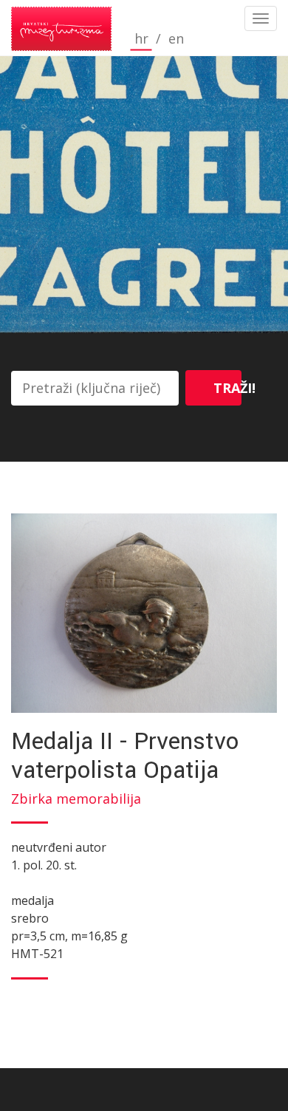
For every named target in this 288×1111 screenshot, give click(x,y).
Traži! (227, 388)
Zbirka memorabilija (76, 798)
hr (141, 39)
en (176, 39)
